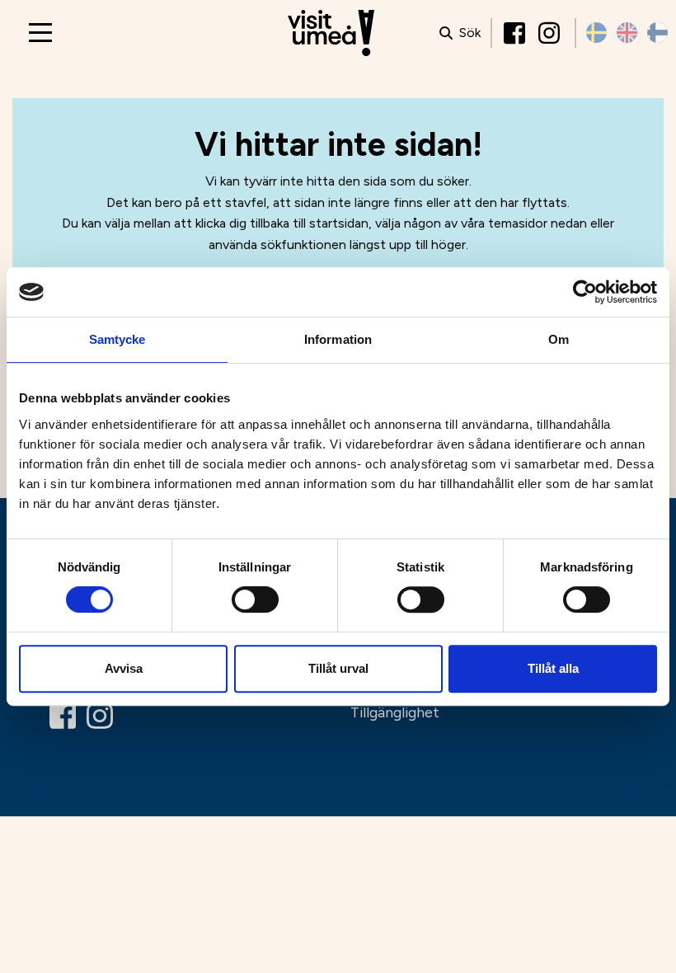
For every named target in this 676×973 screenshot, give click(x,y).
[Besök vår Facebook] (516, 33)
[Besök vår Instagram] (550, 33)
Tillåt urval (338, 668)
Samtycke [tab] (117, 339)
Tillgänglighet (394, 712)
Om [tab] (558, 339)
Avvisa (124, 668)
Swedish (596, 32)
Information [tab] (338, 339)
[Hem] (331, 33)
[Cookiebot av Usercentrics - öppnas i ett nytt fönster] (585, 292)
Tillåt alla (553, 668)
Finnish (657, 32)
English (627, 32)
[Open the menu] (40, 32)
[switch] (255, 599)
